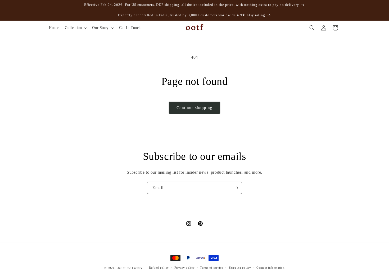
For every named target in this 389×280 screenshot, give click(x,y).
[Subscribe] (236, 188)
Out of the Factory (130, 267)
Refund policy (159, 267)
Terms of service (211, 267)
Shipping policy (240, 267)
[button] (75, 27)
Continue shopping (194, 108)
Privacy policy (184, 267)
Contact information (270, 267)
